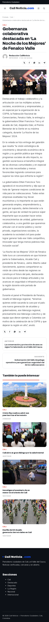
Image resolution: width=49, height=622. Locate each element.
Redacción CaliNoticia (19, 55)
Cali (11, 17)
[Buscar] (44, 8)
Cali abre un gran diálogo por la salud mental (23, 453)
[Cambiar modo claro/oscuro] (38, 8)
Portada (5, 17)
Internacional (13, 594)
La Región (12, 588)
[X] (24, 63)
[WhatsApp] (34, 63)
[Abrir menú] (5, 8)
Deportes (12, 585)
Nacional (11, 591)
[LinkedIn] (39, 63)
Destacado (12, 582)
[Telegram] (44, 63)
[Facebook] (29, 63)
